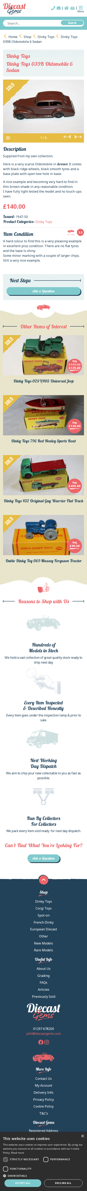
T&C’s (43, 1113)
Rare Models (43, 950)
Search (72, 23)
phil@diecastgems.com (43, 1033)
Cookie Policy (44, 1106)
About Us (44, 968)
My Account (43, 1085)
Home (12, 37)
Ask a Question (44, 291)
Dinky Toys (46, 37)
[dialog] (43, 1161)
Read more (17, 1152)
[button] (43, 1176)
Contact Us (43, 1078)
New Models (43, 943)
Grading (43, 975)
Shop (27, 37)
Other (43, 936)
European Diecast (43, 929)
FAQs (43, 982)
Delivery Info (43, 1092)
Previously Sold (43, 996)
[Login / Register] (66, 8)
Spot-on (44, 915)
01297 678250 (43, 1029)
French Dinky (44, 922)
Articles (43, 989)
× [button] (82, 1136)
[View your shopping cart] (72, 8)
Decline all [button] (63, 1183)
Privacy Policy (43, 1099)
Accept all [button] (22, 1183)
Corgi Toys (44, 908)
